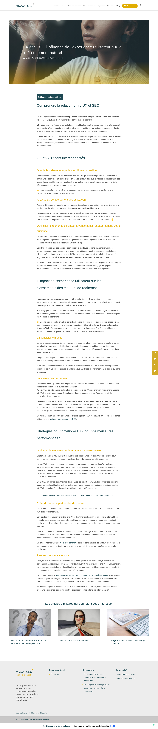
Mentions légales (21, 713)
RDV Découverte (130, 6)
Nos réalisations (74, 6)
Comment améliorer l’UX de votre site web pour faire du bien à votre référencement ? (77, 495)
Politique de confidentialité (38, 713)
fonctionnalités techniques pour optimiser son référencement (82, 575)
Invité (28, 58)
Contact (110, 6)
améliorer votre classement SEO (62, 419)
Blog (118, 6)
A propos (101, 6)
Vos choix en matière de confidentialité (91, 726)
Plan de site (55, 674)
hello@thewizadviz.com (126, 678)
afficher (58, 97)
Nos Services (58, 6)
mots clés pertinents (68, 543)
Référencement (56, 58)
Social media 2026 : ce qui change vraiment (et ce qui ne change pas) (95, 677)
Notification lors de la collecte (56, 726)
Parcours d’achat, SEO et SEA (74, 640)
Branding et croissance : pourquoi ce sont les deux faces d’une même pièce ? (96, 688)
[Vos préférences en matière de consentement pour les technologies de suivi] (154, 725)
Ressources (88, 6)
